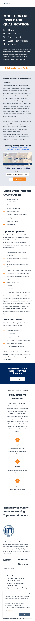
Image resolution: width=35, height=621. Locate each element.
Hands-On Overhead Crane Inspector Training (15, 584)
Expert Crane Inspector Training (17, 588)
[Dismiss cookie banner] (29, 594)
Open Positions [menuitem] (8, 568)
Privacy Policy (10, 610)
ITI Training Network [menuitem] (7, 560)
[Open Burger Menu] (30, 3)
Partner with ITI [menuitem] (23, 559)
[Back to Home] (7, 4)
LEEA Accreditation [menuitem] (23, 564)
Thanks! (24, 614)
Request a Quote (17, 379)
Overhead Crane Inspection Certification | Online (15, 579)
